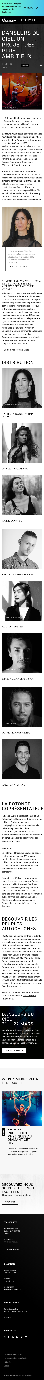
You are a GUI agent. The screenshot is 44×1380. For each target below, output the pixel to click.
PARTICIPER (29, 8)
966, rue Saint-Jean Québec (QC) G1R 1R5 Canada (12, 1231)
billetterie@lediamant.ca (12, 1289)
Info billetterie (28, 20)
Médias (6, 1366)
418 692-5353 (9, 1287)
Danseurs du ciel (19, 121)
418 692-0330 (9, 1239)
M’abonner (10, 1202)
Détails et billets (14, 1050)
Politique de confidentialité (13, 1354)
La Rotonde (7, 853)
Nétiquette (7, 1362)
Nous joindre (13, 1249)
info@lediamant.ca (11, 1242)
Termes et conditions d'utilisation (15, 1358)
